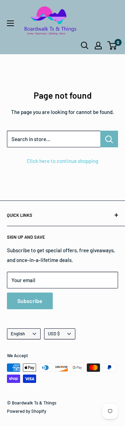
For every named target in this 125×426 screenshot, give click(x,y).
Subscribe (29, 300)
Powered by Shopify (26, 411)
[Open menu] (10, 23)
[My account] (98, 45)
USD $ (54, 333)
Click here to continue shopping (62, 161)
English (18, 333)
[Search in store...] (109, 139)
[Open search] (85, 45)
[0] (112, 45)
